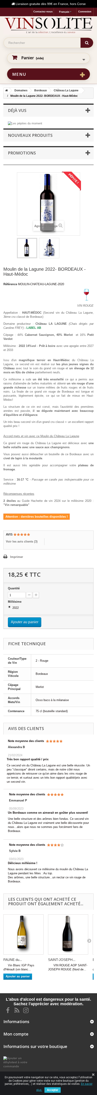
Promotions (22, 153)
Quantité (14, 588)
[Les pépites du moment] (25, 123)
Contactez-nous (43, 11)
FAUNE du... (12, 960)
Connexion (84, 11)
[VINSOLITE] (48, 25)
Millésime (15, 601)
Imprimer (16, 557)
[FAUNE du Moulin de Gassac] (23, 934)
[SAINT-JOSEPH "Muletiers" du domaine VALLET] (68, 934)
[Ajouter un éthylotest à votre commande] (16, 1062)
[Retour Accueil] (5, 90)
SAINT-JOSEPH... (61, 960)
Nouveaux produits (30, 135)
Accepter (52, 1090)
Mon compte (15, 1034)
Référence (10, 284)
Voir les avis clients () (21, 541)
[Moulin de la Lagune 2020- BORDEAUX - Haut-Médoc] (27, 248)
